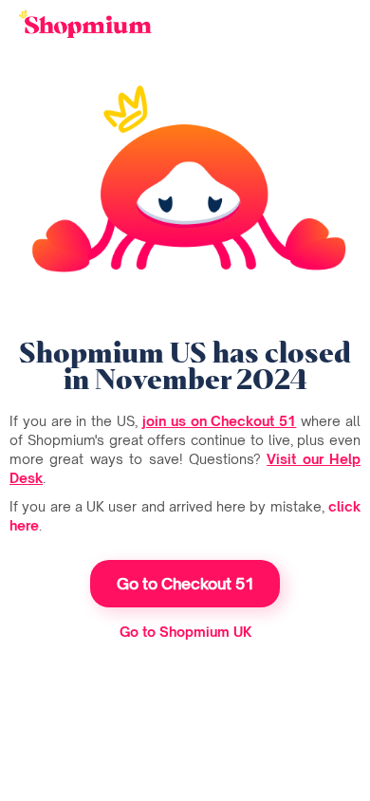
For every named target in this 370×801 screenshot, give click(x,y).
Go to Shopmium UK (185, 632)
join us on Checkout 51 (219, 421)
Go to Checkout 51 (185, 583)
